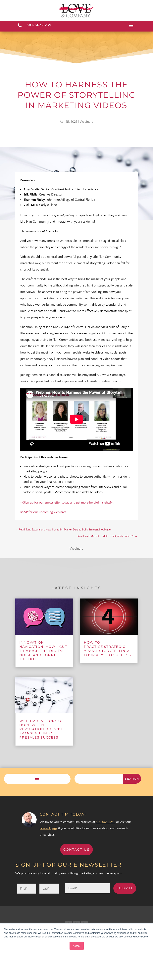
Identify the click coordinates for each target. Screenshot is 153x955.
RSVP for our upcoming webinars (43, 512)
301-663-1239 (39, 25)
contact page (48, 828)
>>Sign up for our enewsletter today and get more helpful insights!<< (67, 502)
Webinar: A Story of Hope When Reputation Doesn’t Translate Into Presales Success (41, 729)
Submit (125, 888)
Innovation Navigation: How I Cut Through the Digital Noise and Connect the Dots (43, 651)
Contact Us (76, 849)
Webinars (86, 121)
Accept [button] (76, 945)
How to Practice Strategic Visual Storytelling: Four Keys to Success (107, 649)
